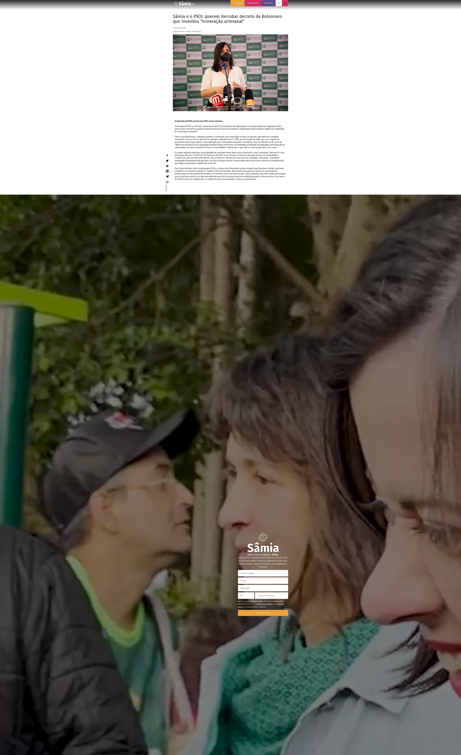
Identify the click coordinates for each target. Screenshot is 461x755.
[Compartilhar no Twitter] (167, 161)
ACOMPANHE (253, 3)
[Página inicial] (184, 2)
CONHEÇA (238, 3)
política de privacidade (254, 601)
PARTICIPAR (263, 612)
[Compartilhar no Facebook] (167, 155)
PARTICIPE (268, 3)
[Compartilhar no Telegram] (167, 176)
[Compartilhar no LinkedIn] (167, 171)
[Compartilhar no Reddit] (167, 166)
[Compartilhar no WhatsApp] (167, 182)
